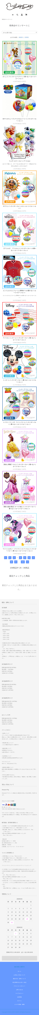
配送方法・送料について (19, 978)
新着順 (27, 37)
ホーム (19, 971)
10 (23, 562)
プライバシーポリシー (19, 986)
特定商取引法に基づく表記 (19, 982)
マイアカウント (20, 993)
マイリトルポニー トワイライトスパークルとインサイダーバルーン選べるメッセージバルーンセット (19, 550)
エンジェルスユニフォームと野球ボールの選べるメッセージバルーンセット (19, 291)
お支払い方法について (19, 975)
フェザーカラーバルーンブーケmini (19, 161)
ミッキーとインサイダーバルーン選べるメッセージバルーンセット (19, 381)
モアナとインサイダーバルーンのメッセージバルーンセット (19, 207)
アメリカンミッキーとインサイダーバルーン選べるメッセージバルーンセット (19, 339)
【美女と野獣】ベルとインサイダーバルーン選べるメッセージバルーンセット (19, 465)
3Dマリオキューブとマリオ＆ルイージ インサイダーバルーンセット (19, 120)
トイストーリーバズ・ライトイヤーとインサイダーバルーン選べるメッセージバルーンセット (19, 423)
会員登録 (19, 997)
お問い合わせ (19, 989)
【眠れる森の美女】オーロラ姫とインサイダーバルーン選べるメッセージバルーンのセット (19, 507)
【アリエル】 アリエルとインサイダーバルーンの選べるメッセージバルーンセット (19, 249)
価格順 (21, 37)
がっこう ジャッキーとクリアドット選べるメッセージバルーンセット (19, 77)
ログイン (19, 1000)
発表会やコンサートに (7, 19)
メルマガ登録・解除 (19, 1004)
